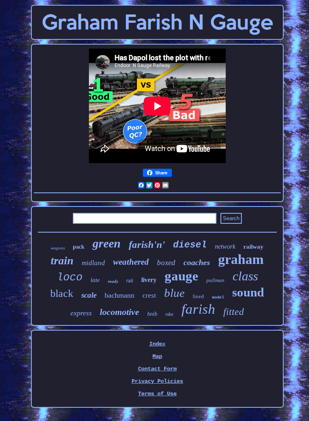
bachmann (119, 295)
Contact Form (157, 369)
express (81, 313)
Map (157, 356)
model (218, 297)
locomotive (119, 312)
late (95, 280)
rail (129, 281)
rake (169, 314)
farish (198, 309)
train (62, 260)
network (225, 246)
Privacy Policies (157, 381)
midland (93, 263)
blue (174, 292)
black (61, 293)
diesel (190, 245)
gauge (181, 276)
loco (69, 278)
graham (241, 259)
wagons (58, 247)
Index (157, 344)
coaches (196, 262)
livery (149, 279)
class (245, 276)
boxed (166, 262)
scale (89, 295)
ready (113, 281)
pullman (215, 280)
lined (198, 296)
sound (248, 292)
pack (78, 247)
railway (253, 246)
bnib (152, 314)
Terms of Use (157, 393)
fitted (233, 312)
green (107, 243)
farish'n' (147, 244)
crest (149, 295)
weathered (131, 262)
